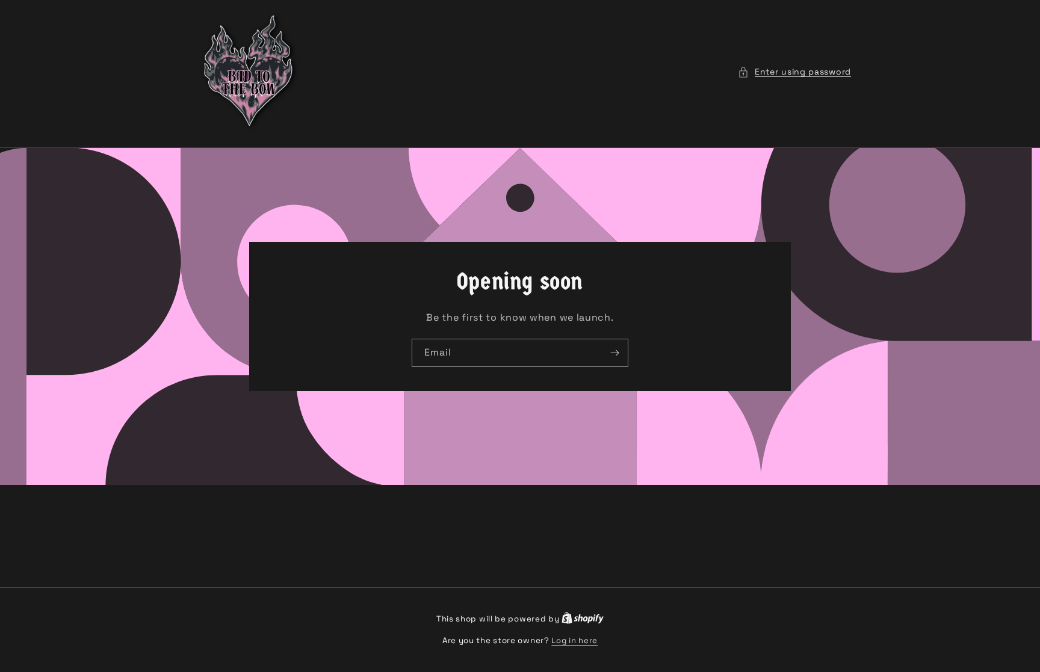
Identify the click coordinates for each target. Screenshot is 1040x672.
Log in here (574, 640)
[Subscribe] (614, 353)
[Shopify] (583, 619)
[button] (794, 71)
